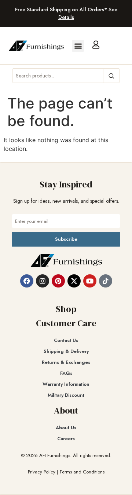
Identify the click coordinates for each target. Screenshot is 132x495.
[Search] (111, 75)
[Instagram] (42, 281)
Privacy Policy (41, 471)
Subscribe (66, 239)
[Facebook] (26, 281)
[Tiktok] (105, 281)
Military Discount (66, 395)
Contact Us (66, 340)
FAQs (66, 373)
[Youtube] (89, 281)
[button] (78, 46)
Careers (66, 438)
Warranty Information (66, 384)
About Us (66, 427)
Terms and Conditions (81, 471)
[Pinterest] (58, 281)
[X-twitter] (74, 281)
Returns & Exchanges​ (66, 362)
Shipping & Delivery (66, 351)
